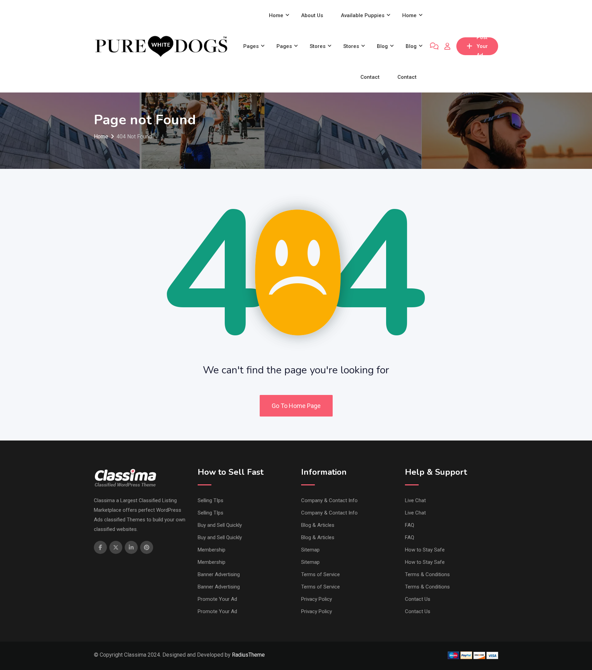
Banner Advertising (219, 574)
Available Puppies (362, 15)
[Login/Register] (447, 46)
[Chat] (434, 46)
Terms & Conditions (427, 574)
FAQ (409, 525)
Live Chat (415, 500)
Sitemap (310, 550)
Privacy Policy (316, 599)
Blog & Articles (317, 525)
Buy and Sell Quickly (220, 525)
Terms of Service (320, 574)
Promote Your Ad (217, 599)
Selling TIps (210, 500)
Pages (251, 46)
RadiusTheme (248, 655)
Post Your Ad (482, 46)
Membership (211, 550)
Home (276, 15)
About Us (312, 15)
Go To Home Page (296, 405)
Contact (370, 77)
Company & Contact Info (329, 500)
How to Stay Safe (425, 550)
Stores (317, 46)
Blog (382, 46)
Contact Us (417, 599)
